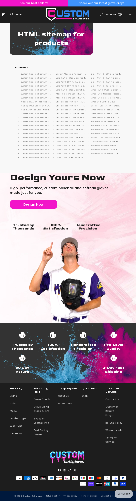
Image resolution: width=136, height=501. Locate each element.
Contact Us (112, 399)
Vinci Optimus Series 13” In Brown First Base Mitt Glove (47, 106)
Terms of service (89, 496)
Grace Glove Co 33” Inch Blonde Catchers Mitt (112, 74)
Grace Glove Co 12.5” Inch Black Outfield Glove (78, 149)
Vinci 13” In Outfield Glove (103, 102)
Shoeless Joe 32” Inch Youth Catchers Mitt (76, 126)
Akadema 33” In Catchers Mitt (105, 122)
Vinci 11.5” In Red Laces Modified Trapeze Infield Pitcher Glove (50, 110)
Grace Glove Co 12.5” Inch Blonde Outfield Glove (78, 153)
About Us (63, 396)
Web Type (16, 426)
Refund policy (53, 496)
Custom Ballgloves (33, 496)
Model (13, 411)
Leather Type (18, 418)
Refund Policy (113, 422)
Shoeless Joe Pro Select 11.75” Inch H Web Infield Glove (81, 134)
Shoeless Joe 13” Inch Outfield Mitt (72, 110)
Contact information (111, 496)
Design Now (33, 204)
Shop (85, 396)
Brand (13, 396)
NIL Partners (65, 403)
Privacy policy (70, 496)
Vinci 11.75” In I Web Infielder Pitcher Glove (111, 90)
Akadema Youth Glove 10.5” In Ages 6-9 (110, 134)
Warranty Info (114, 430)
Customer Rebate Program (111, 411)
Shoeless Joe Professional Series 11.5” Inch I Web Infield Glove (85, 138)
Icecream (16, 433)
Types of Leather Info (41, 420)
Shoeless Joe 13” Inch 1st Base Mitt (72, 114)
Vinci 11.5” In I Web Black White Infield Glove (77, 90)
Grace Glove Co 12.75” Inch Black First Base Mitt (78, 141)
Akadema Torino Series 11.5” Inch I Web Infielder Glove (81, 98)
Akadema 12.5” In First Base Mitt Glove (39, 102)
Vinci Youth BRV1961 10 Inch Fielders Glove (76, 86)
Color (13, 403)
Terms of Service (111, 440)
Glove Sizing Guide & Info (41, 409)
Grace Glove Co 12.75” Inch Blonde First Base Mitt (79, 145)
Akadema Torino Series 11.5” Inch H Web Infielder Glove (82, 94)
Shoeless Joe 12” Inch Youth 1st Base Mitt (75, 118)
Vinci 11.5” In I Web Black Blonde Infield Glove (77, 78)
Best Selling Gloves (41, 432)
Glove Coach (42, 399)
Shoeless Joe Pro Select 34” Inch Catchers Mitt (78, 122)
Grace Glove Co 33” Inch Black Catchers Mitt (77, 157)
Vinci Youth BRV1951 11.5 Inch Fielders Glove (76, 82)
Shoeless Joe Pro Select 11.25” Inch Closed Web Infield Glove (84, 102)
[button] (16, 14)
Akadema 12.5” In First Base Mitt (106, 126)
